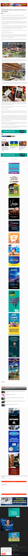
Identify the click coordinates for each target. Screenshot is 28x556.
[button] (1, 1)
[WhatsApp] (11, 136)
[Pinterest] (13, 136)
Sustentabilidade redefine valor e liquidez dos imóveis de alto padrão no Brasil (15, 391)
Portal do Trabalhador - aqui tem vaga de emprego (19, 134)
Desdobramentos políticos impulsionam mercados (12, 404)
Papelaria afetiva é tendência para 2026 (10, 394)
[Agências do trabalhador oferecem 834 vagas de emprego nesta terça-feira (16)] (3, 402)
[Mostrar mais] (16, 136)
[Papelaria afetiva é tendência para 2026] (3, 395)
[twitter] (12, 550)
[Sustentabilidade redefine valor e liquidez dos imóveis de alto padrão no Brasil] (3, 392)
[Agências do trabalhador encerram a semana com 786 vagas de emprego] (14, 143)
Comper (9, 134)
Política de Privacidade (4, 552)
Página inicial (2, 8)
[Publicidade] (14, 4)
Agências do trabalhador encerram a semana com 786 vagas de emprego (14, 147)
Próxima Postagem (24, 161)
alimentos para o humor (8, 8)
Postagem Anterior (3, 161)
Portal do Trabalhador (16, 554)
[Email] (14, 136)
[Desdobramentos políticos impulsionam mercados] (3, 405)
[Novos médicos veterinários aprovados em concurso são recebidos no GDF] (3, 398)
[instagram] (15, 550)
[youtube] (14, 550)
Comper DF (12, 134)
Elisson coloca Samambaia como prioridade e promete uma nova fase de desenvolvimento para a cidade (22, 148)
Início (14, 553)
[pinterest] (17, 550)
